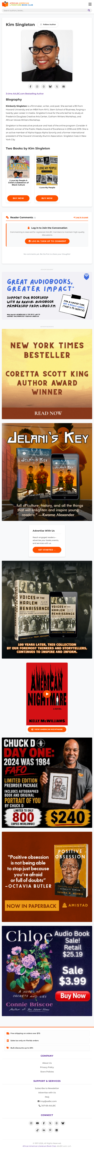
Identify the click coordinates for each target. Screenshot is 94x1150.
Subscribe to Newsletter (47, 1088)
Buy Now (18, 198)
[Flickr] (56, 1130)
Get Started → (47, 550)
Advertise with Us (47, 1092)
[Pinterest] (50, 1130)
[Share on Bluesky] (50, 86)
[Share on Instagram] (37, 86)
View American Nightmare (49, 729)
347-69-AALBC (48, 1106)
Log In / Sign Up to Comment (48, 241)
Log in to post (81, 217)
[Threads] (56, 1123)
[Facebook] (43, 1123)
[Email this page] (63, 86)
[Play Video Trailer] (47, 694)
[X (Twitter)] (50, 1123)
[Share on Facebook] (30, 86)
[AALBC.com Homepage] (17, 4)
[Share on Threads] (43, 86)
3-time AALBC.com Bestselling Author (25, 93)
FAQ (47, 1097)
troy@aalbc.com (48, 1101)
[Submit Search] (88, 10)
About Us (47, 1063)
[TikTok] (37, 1130)
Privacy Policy (47, 1067)
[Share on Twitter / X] (56, 86)
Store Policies (47, 1072)
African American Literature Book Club (39, 1146)
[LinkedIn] (43, 1130)
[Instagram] (31, 1123)
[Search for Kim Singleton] (47, 55)
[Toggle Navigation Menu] (90, 4)
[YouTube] (37, 1123)
